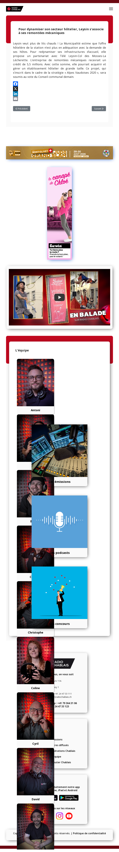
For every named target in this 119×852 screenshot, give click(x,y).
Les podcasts (59, 553)
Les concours (59, 624)
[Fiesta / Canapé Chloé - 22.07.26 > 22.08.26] (59, 213)
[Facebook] (59, 83)
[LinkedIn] (59, 93)
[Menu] (111, 8)
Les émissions (59, 482)
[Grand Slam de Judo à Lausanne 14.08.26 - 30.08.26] (59, 152)
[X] (59, 88)
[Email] (59, 98)
